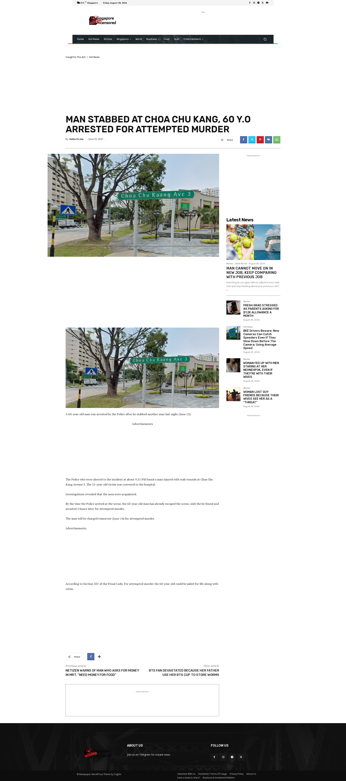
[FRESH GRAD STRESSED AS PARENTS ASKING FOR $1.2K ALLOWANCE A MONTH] (233, 308)
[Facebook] (250, 3)
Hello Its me (76, 139)
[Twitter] (263, 3)
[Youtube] (267, 3)
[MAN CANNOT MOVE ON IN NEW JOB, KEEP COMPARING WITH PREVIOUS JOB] (253, 242)
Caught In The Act (75, 57)
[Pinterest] (260, 139)
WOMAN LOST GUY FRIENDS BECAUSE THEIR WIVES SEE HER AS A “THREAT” (261, 397)
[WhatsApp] (276, 139)
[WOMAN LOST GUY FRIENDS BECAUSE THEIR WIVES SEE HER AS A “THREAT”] (233, 394)
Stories (229, 264)
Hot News (94, 57)
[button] (265, 39)
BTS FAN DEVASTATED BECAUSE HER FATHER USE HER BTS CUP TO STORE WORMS (184, 673)
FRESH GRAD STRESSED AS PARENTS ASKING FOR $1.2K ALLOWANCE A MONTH (261, 310)
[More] (99, 656)
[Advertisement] (202, 22)
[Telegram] (258, 3)
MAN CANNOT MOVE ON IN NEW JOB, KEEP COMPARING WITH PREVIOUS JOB (251, 272)
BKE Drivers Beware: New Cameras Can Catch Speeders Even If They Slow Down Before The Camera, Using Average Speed (261, 339)
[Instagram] (254, 3)
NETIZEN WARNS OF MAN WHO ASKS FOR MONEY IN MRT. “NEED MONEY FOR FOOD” (102, 673)
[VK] (268, 139)
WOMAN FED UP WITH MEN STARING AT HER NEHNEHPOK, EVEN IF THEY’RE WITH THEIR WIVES (261, 370)
